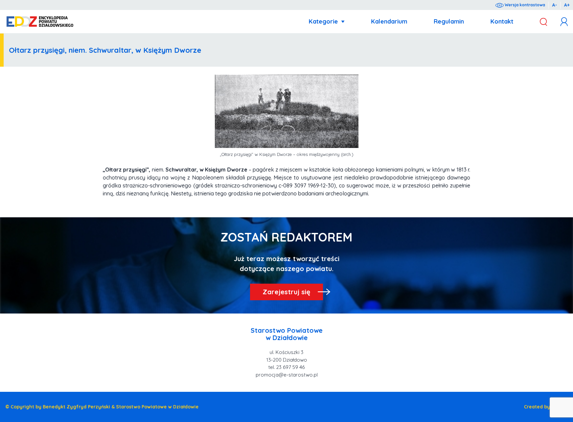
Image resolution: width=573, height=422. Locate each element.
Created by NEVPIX (546, 407)
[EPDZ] (40, 22)
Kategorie (323, 21)
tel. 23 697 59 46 (286, 367)
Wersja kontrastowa (524, 4)
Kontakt (501, 21)
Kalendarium (389, 21)
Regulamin (449, 21)
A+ (567, 5)
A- (554, 5)
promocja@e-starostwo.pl (287, 375)
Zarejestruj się (286, 292)
